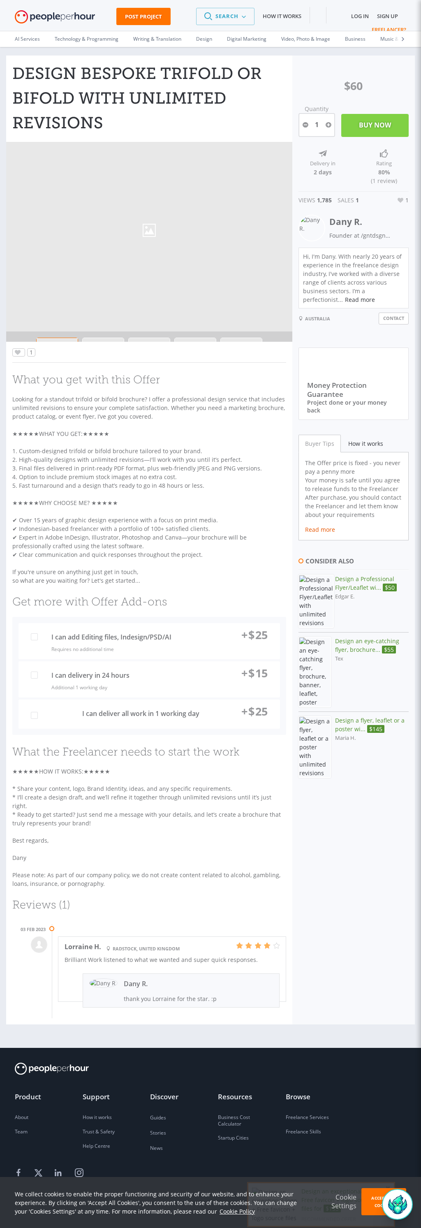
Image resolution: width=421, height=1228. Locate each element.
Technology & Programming (86, 38)
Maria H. (345, 737)
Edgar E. (344, 596)
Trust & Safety (99, 1131)
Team (21, 1131)
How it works (282, 16)
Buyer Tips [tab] (319, 443)
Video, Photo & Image (305, 38)
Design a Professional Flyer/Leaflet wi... (365, 583)
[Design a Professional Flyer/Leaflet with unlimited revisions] (316, 601)
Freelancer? (389, 29)
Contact (393, 318)
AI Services (27, 38)
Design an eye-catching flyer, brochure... (367, 645)
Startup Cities (233, 1137)
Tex (339, 658)
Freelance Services (307, 1117)
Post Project (143, 16)
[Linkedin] (59, 1173)
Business (355, 38)
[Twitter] (39, 1173)
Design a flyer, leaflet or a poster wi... (370, 724)
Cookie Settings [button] (343, 1201)
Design (204, 38)
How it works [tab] (365, 443)
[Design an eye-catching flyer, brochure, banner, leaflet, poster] (314, 672)
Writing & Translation (157, 38)
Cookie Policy (237, 1211)
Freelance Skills (303, 1131)
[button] (225, 16)
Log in (360, 16)
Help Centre (96, 1145)
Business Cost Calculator (234, 1120)
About (21, 1117)
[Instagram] (79, 1173)
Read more (360, 300)
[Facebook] (20, 1173)
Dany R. (345, 221)
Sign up (387, 16)
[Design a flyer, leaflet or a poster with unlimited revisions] (314, 747)
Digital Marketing (246, 38)
